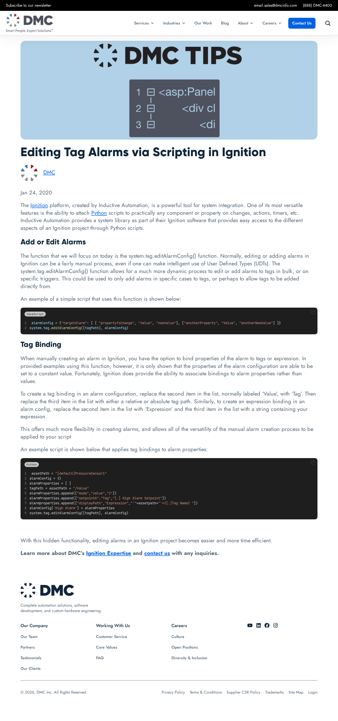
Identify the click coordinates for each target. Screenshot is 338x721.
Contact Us (302, 23)
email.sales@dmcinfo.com (275, 5)
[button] (313, 312)
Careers (269, 23)
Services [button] (141, 23)
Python (99, 213)
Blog (225, 23)
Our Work (203, 23)
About (243, 23)
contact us (157, 553)
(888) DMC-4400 (317, 5)
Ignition (39, 205)
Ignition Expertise (108, 553)
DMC (49, 172)
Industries (171, 23)
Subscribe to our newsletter (28, 5)
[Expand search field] (326, 23)
